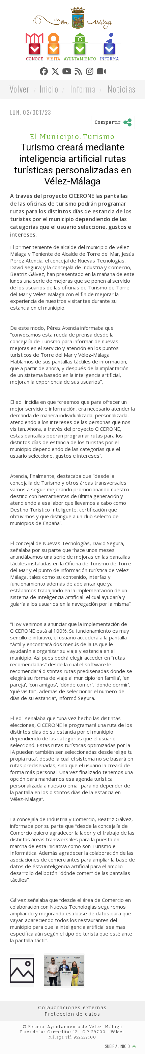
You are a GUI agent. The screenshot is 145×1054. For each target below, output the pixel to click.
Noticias (122, 90)
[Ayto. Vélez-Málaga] (72, 18)
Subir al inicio (117, 1048)
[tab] (19, 48)
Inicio (48, 90)
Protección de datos (72, 1015)
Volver (19, 90)
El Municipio (56, 138)
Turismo (99, 138)
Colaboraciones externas (72, 1009)
